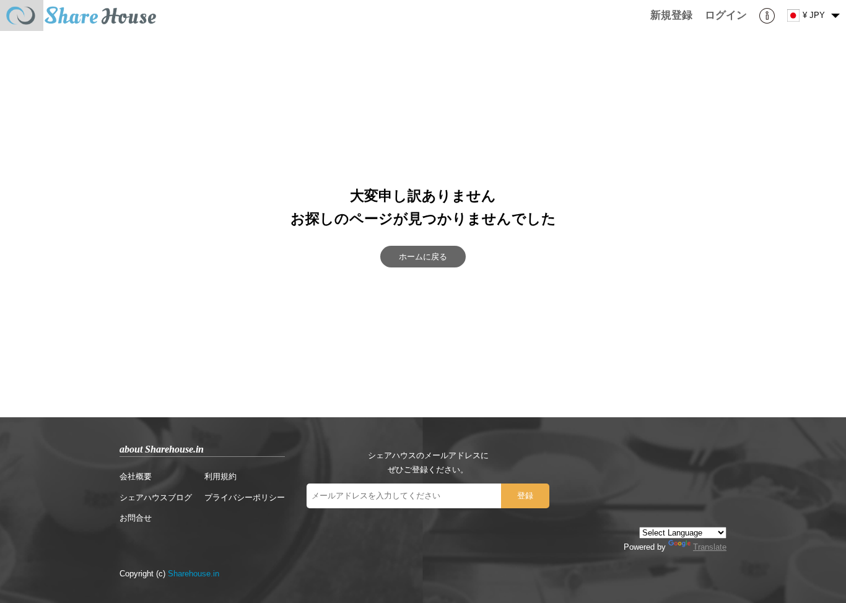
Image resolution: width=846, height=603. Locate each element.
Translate (709, 547)
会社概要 (136, 476)
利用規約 (220, 476)
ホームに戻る (423, 256)
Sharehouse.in (193, 573)
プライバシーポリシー (244, 497)
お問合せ (136, 518)
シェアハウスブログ (156, 497)
